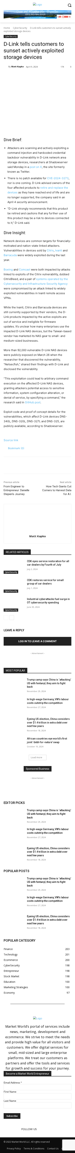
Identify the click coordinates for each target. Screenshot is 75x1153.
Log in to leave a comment (37, 641)
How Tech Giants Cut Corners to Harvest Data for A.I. (56, 490)
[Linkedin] (47, 1129)
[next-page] (11, 617)
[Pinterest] (35, 76)
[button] (14, 448)
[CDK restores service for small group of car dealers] (14, 586)
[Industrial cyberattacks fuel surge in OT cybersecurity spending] (14, 604)
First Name (10, 1091)
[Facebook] (18, 76)
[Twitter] (27, 76)
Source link (11, 440)
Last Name (10, 1100)
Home (7, 27)
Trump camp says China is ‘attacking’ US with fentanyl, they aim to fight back (49, 683)
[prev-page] (6, 617)
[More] (52, 76)
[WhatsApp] (44, 76)
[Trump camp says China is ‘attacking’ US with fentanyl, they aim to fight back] (14, 685)
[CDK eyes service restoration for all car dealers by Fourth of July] (14, 567)
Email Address (13, 1082)
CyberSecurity (20, 27)
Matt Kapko (17, 66)
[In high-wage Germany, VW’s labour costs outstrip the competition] (14, 705)
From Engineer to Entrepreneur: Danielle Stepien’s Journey (16, 490)
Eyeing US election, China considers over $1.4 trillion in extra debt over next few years (48, 722)
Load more (36, 757)
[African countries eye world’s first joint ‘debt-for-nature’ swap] (14, 744)
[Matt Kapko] (6, 66)
